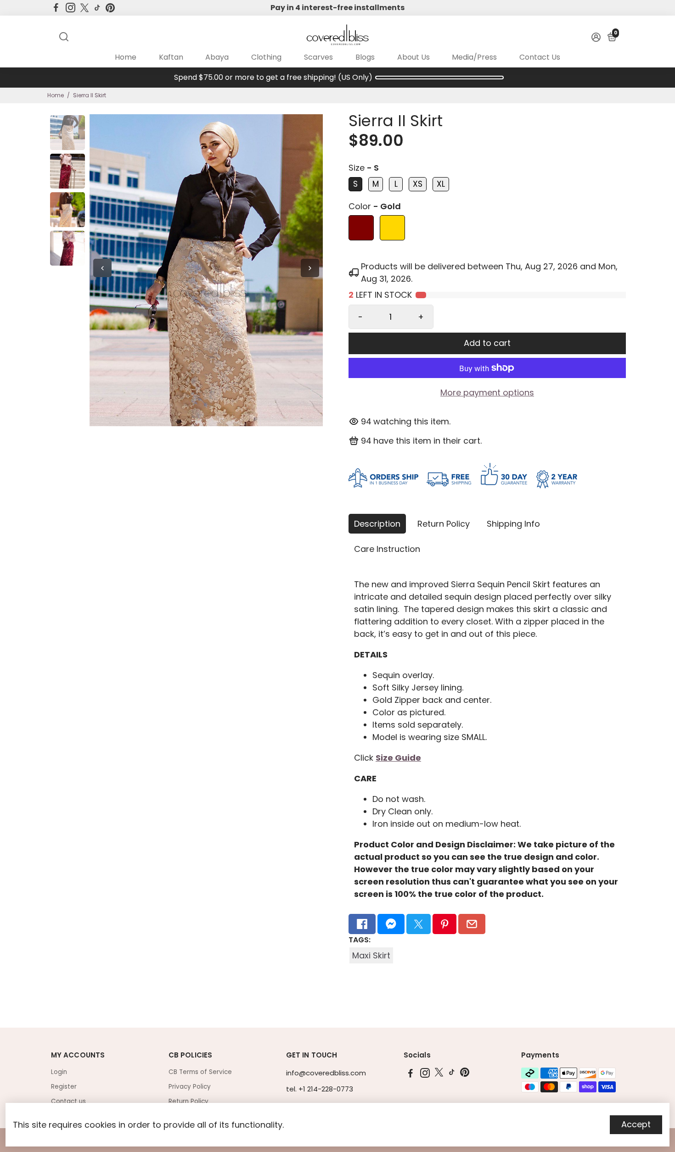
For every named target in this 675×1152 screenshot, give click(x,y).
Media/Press (474, 57)
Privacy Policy (190, 1086)
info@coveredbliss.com (326, 1073)
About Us (413, 57)
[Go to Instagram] (70, 7)
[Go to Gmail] (471, 924)
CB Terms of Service (200, 1072)
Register (64, 1086)
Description (377, 523)
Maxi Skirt (371, 955)
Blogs (365, 57)
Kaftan (171, 57)
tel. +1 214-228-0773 (319, 1089)
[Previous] (102, 268)
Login (59, 1072)
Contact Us (539, 57)
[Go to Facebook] (56, 7)
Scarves (318, 57)
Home (125, 57)
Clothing (266, 57)
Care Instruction (387, 549)
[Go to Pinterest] (110, 7)
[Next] (310, 268)
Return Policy (443, 523)
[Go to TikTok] (97, 7)
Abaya (217, 57)
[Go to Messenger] (391, 924)
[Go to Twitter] (84, 7)
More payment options (487, 392)
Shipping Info (513, 523)
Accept (636, 1124)
